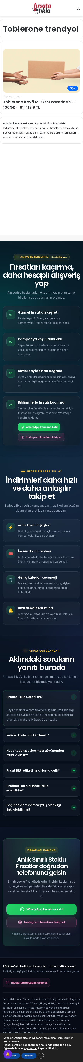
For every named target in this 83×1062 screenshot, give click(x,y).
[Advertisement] (41, 192)
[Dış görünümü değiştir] (78, 9)
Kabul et (12, 1055)
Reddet (29, 1055)
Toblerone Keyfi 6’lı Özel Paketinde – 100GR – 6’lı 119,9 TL (39, 104)
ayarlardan (30, 1048)
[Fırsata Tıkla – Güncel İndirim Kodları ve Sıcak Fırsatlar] (41, 8)
